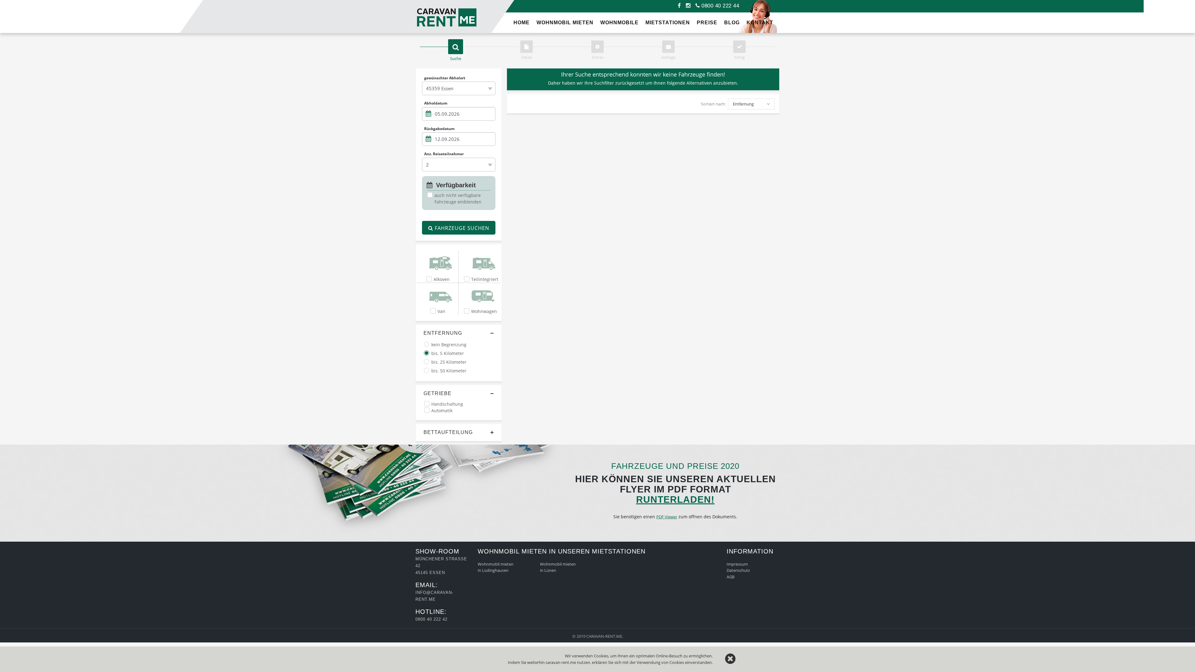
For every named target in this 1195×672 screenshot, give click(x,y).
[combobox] (458, 88)
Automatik (441, 410)
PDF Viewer (666, 517)
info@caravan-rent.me (434, 596)
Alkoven (441, 279)
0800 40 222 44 (719, 6)
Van (441, 311)
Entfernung (443, 333)
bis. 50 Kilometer (448, 371)
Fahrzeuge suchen (461, 228)
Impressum (737, 564)
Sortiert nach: (713, 104)
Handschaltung (447, 404)
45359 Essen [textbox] (439, 88)
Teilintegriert (484, 279)
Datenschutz (738, 570)
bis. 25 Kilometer (448, 362)
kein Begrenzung (448, 345)
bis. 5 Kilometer (447, 353)
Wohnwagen (484, 311)
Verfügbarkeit (455, 185)
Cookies (676, 662)
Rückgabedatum (439, 128)
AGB (730, 577)
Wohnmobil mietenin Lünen (558, 567)
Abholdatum (436, 103)
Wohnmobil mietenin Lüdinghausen (495, 567)
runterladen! (675, 499)
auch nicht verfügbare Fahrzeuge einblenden (457, 198)
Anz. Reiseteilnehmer (444, 154)
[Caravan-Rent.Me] (421, 2)
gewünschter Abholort (444, 77)
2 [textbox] (427, 164)
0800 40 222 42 (431, 619)
